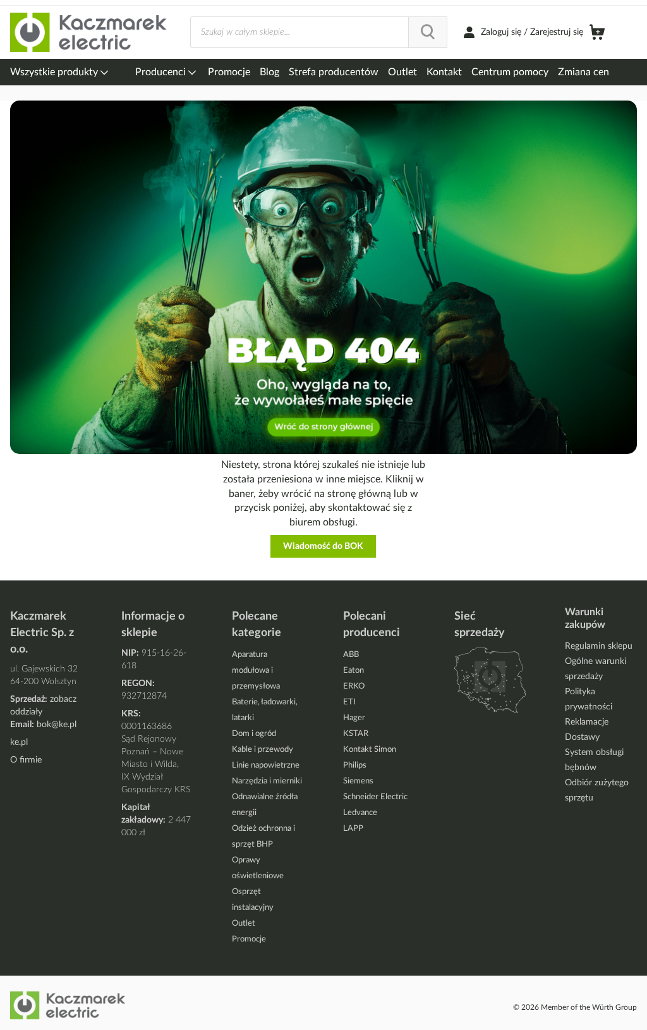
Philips (354, 765)
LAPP (353, 829)
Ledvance (360, 813)
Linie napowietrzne (265, 765)
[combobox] (318, 32)
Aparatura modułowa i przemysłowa (256, 670)
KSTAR (355, 734)
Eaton (353, 670)
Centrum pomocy (509, 72)
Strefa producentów (333, 72)
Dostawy (582, 737)
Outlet (402, 72)
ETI (349, 702)
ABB (351, 655)
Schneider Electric (375, 797)
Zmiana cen (583, 72)
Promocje (229, 72)
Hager (354, 718)
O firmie (26, 760)
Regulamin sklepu (598, 646)
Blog (269, 72)
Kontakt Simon (369, 749)
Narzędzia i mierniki (267, 781)
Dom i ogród (254, 734)
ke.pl (19, 742)
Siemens (358, 781)
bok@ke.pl (56, 724)
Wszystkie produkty (55, 72)
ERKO (354, 686)
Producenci (161, 72)
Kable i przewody (262, 749)
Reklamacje (586, 722)
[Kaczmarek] (89, 32)
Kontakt (444, 72)
